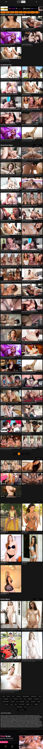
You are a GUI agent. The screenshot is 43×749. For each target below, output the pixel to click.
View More (38, 458)
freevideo (15, 698)
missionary (19, 696)
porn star (6, 704)
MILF (28, 12)
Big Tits (25, 12)
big (17, 701)
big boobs (36, 704)
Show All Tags (21, 709)
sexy (25, 698)
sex (11, 698)
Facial (37, 12)
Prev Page (15, 454)
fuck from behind (6, 701)
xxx (31, 704)
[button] (40, 8)
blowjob (27, 704)
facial (40, 696)
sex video (12, 701)
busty (21, 698)
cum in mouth (21, 704)
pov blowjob (22, 701)
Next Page (28, 454)
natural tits (33, 701)
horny (13, 696)
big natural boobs (26, 696)
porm (16, 704)
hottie (25, 706)
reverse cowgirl (19, 706)
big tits (27, 701)
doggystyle (30, 698)
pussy (11, 704)
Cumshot (32, 12)
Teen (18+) (3, 12)
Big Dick (7, 12)
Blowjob (12, 12)
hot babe (38, 701)
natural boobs (36, 698)
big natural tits (34, 696)
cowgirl (3, 696)
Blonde (20, 12)
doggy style (6, 698)
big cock (8, 696)
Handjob (16, 12)
